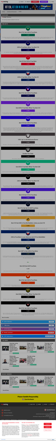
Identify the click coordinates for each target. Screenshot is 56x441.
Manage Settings (48, 430)
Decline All (48, 427)
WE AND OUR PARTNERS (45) (28, 422)
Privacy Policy (3, 439)
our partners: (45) (27, 424)
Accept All (48, 424)
